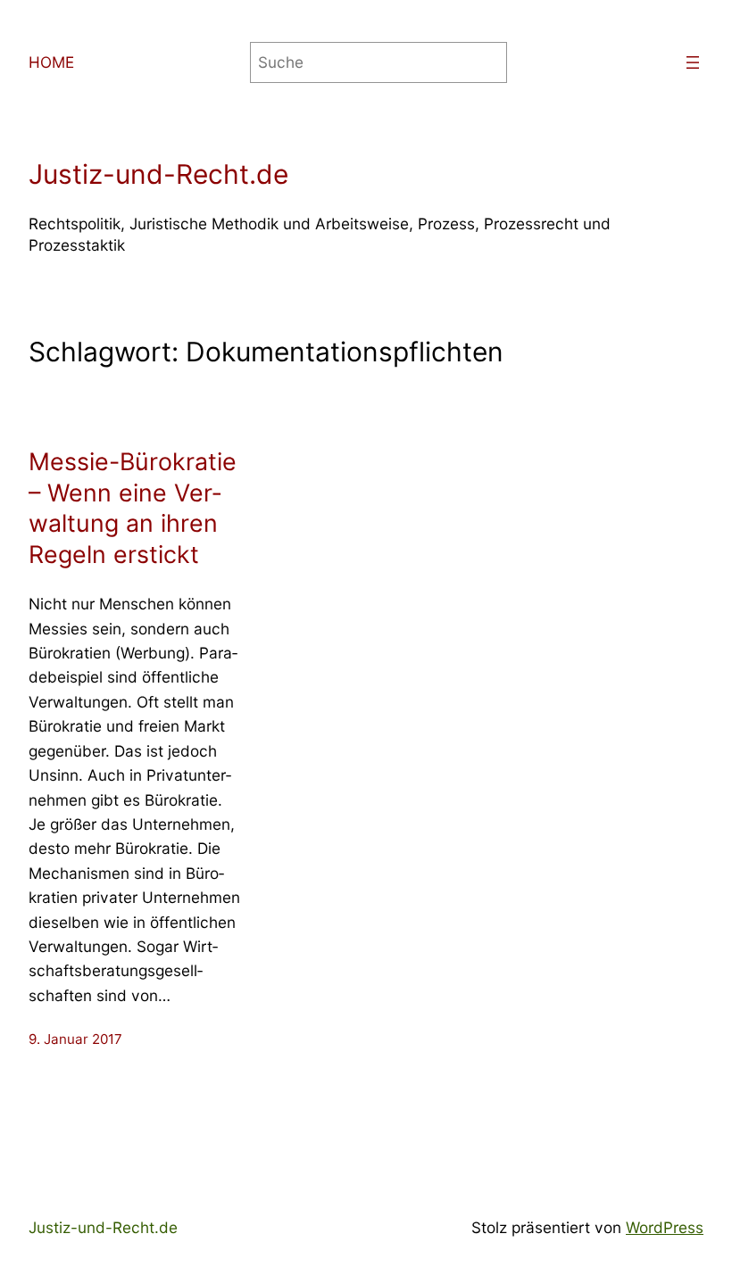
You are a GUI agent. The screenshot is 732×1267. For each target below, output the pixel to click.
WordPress (664, 1227)
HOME (51, 62)
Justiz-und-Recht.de (158, 174)
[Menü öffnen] (692, 62)
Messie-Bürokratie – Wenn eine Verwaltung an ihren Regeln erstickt (133, 508)
